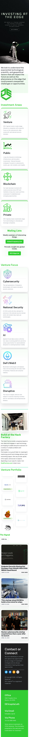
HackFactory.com (6, 463)
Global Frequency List (14, 241)
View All (4, 539)
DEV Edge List (14, 253)
